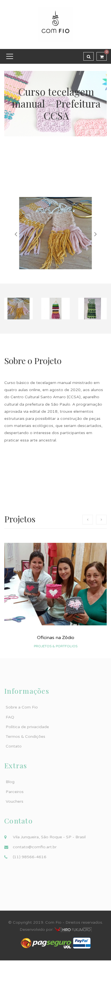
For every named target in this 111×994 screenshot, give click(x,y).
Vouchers (14, 801)
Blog (10, 781)
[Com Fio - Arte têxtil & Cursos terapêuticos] (55, 24)
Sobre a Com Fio (22, 707)
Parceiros (15, 791)
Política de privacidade (27, 726)
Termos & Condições (25, 736)
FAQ (10, 717)
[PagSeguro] (46, 942)
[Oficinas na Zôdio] (55, 584)
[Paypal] (82, 942)
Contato (14, 746)
